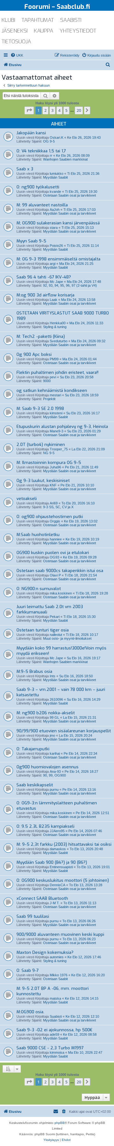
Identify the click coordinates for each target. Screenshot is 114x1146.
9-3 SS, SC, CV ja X (58, 507)
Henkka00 (58, 323)
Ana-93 (55, 771)
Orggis (55, 521)
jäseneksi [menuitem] (15, 30)
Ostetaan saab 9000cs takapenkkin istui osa (59, 570)
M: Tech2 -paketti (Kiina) (40, 336)
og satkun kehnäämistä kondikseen (51, 390)
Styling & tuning (54, 327)
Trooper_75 (59, 449)
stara (54, 227)
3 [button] (52, 110)
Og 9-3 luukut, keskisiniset (43, 480)
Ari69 (54, 503)
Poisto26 (56, 245)
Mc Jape (56, 281)
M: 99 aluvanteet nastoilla (42, 205)
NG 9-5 (48, 453)
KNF (53, 485)
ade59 (54, 1034)
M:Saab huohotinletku (38, 534)
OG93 (54, 557)
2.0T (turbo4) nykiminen (40, 444)
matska (55, 998)
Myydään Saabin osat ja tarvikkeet (69, 213)
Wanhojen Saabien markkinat (65, 159)
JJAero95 (57, 831)
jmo (52, 735)
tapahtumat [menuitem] (38, 20)
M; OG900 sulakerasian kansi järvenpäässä (58, 223)
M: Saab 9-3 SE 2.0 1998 (40, 408)
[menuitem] (16, 55)
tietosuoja (16, 41)
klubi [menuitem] (8, 20)
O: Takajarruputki (32, 749)
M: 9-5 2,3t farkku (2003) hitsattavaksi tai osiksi (63, 844)
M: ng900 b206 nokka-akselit (45, 713)
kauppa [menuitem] (43, 30)
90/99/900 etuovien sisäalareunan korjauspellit (63, 731)
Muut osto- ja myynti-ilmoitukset (67, 638)
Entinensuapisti (61, 867)
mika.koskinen (61, 593)
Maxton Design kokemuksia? (44, 952)
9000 (47, 381)
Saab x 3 (24, 169)
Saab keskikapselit (34, 785)
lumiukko (56, 173)
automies (57, 957)
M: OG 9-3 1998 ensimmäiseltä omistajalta (58, 259)
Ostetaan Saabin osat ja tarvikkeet (69, 195)
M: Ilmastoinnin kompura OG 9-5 (48, 462)
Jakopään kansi (31, 133)
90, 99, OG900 (54, 775)
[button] (29, 110)
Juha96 (55, 467)
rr (51, 155)
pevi (53, 377)
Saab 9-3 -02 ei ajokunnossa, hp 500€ (54, 1030)
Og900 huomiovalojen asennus (47, 767)
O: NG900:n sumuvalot (38, 588)
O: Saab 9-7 (27, 970)
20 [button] (79, 110)
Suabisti (56, 1016)
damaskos (58, 849)
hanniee (56, 539)
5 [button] (66, 110)
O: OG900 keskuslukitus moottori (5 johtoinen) (62, 880)
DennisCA (57, 885)
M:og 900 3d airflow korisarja (45, 295)
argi (52, 263)
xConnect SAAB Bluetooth (42, 898)
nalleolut (56, 635)
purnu (54, 789)
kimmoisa (57, 1052)
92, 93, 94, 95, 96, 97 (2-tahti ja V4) (70, 285)
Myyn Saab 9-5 (31, 241)
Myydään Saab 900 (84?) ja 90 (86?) (51, 862)
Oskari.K (56, 137)
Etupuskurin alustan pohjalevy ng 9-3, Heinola (62, 426)
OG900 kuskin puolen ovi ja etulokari (52, 552)
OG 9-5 (49, 141)
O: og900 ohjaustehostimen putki (49, 516)
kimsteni (56, 413)
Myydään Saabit (55, 177)
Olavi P (55, 575)
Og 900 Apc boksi (34, 354)
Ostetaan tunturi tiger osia (42, 630)
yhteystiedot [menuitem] (78, 30)
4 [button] (59, 110)
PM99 (54, 359)
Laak (53, 300)
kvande (55, 191)
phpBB (59, 1123)
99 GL (54, 717)
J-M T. (55, 903)
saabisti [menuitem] (70, 20)
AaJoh (55, 209)
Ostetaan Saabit (55, 979)
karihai (55, 753)
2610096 (56, 699)
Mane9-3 (56, 431)
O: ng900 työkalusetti (37, 187)
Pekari (55, 617)
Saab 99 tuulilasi (32, 916)
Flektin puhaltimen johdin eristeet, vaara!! (57, 372)
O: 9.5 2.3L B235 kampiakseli (45, 826)
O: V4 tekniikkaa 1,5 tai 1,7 (41, 151)
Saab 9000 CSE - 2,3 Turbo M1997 (50, 1048)
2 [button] (45, 110)
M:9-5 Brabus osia (34, 671)
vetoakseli (26, 498)
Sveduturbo (58, 341)
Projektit (49, 399)
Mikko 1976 (58, 975)
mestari (55, 395)
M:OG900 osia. (30, 1012)
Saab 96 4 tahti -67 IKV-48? (43, 277)
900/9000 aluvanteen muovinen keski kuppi (60, 934)
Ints (52, 676)
